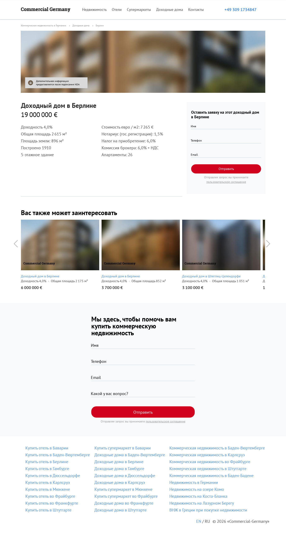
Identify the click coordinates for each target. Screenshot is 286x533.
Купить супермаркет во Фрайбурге (126, 496)
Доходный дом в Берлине (40, 276)
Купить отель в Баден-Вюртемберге (57, 455)
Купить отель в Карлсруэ (47, 482)
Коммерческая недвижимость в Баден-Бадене (211, 475)
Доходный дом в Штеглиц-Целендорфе (211, 276)
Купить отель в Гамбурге (47, 468)
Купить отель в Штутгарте (48, 510)
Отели (117, 9)
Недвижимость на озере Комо (196, 489)
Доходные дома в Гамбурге (119, 468)
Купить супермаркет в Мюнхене (123, 489)
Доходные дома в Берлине (118, 461)
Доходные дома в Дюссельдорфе (124, 475)
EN (198, 521)
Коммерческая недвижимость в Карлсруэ (207, 455)
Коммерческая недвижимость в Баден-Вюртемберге (217, 448)
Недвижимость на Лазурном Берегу (201, 503)
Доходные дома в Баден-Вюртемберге (129, 455)
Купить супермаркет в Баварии (122, 448)
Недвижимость (94, 9)
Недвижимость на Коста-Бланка (198, 496)
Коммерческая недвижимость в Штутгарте (207, 468)
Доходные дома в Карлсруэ (119, 482)
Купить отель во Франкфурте (51, 503)
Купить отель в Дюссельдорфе (52, 475)
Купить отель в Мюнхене (47, 489)
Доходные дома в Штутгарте (120, 510)
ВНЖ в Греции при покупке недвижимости (208, 510)
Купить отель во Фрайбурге (50, 496)
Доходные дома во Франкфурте (123, 503)
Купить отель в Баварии (46, 448)
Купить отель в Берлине (46, 461)
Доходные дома (169, 9)
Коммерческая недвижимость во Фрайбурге (209, 461)
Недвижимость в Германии (193, 482)
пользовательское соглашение (226, 182)
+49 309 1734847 (240, 9)
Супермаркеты (139, 9)
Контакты (196, 9)
